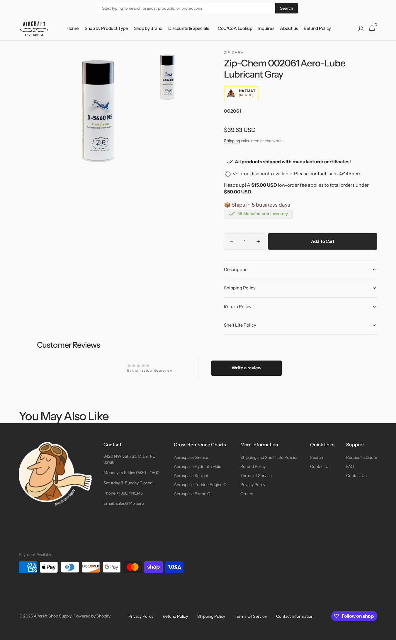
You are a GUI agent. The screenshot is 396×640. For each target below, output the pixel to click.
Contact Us (320, 466)
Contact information (294, 616)
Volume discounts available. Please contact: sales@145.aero (296, 173)
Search (286, 8)
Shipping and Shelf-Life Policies (269, 457)
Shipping (232, 140)
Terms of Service (256, 475)
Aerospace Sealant (191, 475)
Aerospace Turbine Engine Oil (201, 484)
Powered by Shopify (92, 616)
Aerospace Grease (191, 457)
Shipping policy (211, 616)
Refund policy (175, 616)
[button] (360, 28)
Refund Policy (253, 466)
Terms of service (250, 616)
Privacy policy (140, 616)
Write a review (246, 367)
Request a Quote (361, 457)
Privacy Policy (252, 484)
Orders (246, 493)
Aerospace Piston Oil (193, 493)
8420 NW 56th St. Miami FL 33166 (129, 459)
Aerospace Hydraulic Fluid (197, 466)
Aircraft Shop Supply (53, 616)
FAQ (350, 466)
